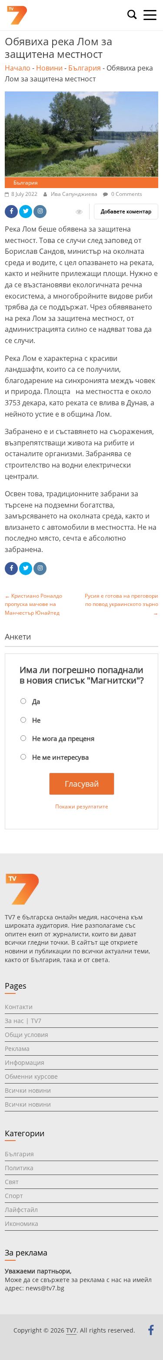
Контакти (19, 1007)
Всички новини (28, 1090)
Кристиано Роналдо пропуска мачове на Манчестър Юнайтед (33, 604)
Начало (17, 68)
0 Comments (126, 194)
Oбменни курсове (31, 1076)
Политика (19, 1168)
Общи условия (26, 1034)
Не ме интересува (60, 757)
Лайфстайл (21, 1209)
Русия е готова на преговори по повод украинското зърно (121, 604)
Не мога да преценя (63, 738)
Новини (49, 68)
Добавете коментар (126, 211)
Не (36, 720)
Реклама (17, 1048)
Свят (12, 1182)
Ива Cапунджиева (75, 194)
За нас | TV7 (23, 1021)
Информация (24, 1062)
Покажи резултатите (81, 806)
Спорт (14, 1196)
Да (36, 701)
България (84, 68)
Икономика (21, 1223)
